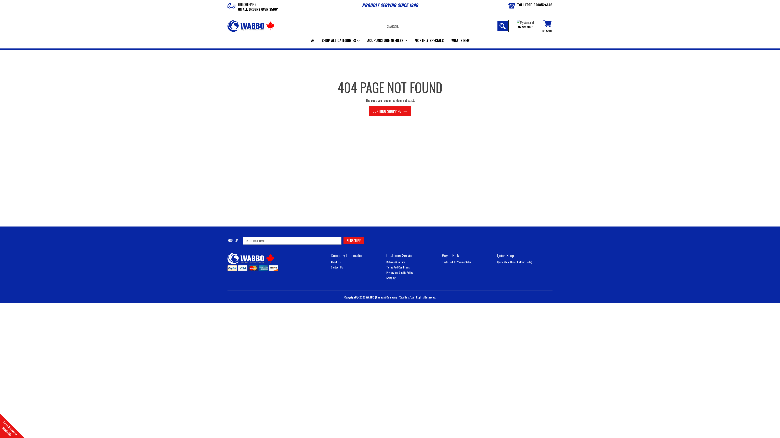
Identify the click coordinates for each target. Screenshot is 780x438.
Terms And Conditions (398, 267)
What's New (460, 40)
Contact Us (337, 267)
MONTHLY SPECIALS (429, 40)
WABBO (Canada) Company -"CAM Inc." (388, 297)
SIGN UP (233, 241)
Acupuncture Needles (385, 40)
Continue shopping (387, 111)
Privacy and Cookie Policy (399, 272)
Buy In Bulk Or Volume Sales (456, 262)
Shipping (391, 278)
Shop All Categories (339, 40)
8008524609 (543, 4)
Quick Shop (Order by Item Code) (514, 262)
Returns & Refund (395, 262)
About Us (336, 262)
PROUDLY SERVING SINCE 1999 (390, 5)
